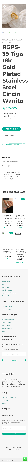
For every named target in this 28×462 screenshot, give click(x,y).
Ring (8, 39)
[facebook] (8, 440)
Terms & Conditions (9, 397)
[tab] (6, 157)
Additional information (10, 161)
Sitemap (5, 400)
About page (6, 322)
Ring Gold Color (17, 143)
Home (4, 39)
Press (4, 403)
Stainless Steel (14, 144)
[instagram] (16, 440)
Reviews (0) (6, 166)
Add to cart (12, 129)
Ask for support (7, 290)
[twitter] (12, 440)
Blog (4, 331)
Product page (7, 328)
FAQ (3, 284)
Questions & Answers (9, 293)
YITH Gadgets (7, 309)
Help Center (6, 281)
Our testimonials (8, 320)
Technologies (7, 306)
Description (6, 157)
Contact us (6, 287)
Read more (7, 227)
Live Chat (5, 296)
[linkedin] (20, 440)
